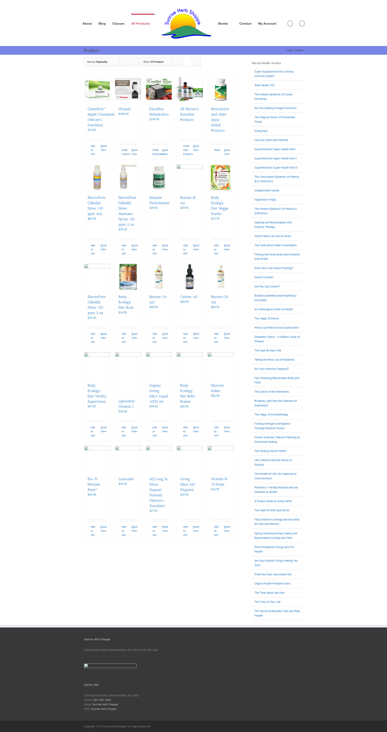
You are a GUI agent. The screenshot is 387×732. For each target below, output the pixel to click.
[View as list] (196, 61)
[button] (302, 23)
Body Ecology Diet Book (126, 302)
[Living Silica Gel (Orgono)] (190, 459)
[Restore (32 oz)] (221, 277)
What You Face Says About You (273, 574)
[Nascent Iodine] (221, 365)
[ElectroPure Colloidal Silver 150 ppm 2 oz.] (97, 277)
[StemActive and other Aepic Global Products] (221, 89)
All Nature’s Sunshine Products (189, 114)
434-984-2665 (102, 700)
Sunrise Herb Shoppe (105, 704)
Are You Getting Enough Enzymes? (275, 108)
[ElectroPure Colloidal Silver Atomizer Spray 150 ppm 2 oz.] (128, 177)
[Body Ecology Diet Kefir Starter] (190, 365)
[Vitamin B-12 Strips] (221, 459)
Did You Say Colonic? (267, 286)
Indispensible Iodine (266, 190)
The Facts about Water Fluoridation (275, 245)
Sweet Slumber (263, 277)
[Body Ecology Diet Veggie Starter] (221, 177)
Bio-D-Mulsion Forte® (94, 484)
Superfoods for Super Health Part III (276, 167)
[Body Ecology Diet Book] (128, 277)
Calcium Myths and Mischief (271, 140)
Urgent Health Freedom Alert (272, 583)
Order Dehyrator (156, 152)
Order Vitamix (125, 152)
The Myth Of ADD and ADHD (272, 510)
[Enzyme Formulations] (159, 177)
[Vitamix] (128, 89)
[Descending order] (134, 61)
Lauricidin (126, 479)
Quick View (104, 148)
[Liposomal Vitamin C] (128, 373)
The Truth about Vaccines (269, 593)
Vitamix (124, 109)
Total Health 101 (264, 85)
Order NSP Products (186, 150)
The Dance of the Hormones (271, 392)
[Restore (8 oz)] (190, 177)
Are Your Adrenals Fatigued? (271, 369)
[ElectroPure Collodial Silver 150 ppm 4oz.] (97, 177)
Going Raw (261, 131)
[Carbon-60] (190, 277)
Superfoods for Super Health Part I (275, 149)
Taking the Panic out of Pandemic (274, 360)
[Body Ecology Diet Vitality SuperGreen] (97, 365)
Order (217, 150)
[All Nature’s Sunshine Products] (190, 89)
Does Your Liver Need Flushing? (273, 268)
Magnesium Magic (265, 199)
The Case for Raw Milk (267, 350)
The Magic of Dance (266, 318)
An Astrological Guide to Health (273, 309)
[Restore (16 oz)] (159, 277)
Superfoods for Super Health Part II (275, 158)
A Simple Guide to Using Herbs (273, 501)
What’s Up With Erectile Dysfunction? (276, 328)
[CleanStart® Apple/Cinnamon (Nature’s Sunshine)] (97, 89)
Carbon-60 (189, 297)
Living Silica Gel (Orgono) (187, 484)
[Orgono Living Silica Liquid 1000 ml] (159, 365)
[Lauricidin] (128, 459)
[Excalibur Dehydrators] (159, 89)
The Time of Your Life (267, 602)
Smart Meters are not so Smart (272, 236)
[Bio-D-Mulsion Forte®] (97, 459)
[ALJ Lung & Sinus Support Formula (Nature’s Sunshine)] (159, 459)
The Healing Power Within (270, 451)
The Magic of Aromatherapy (271, 414)
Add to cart (93, 150)
